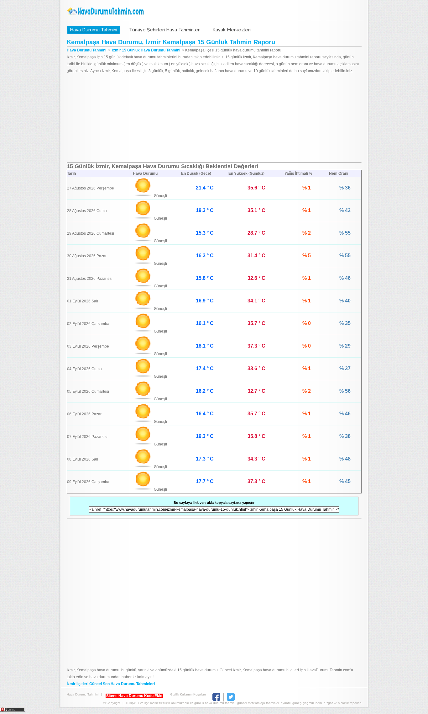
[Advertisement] (214, 118)
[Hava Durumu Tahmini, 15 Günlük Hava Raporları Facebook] (216, 699)
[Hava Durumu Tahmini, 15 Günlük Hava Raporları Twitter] (231, 699)
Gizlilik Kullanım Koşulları (188, 694)
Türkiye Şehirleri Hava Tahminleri (165, 30)
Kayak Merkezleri (231, 30)
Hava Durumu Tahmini (106, 11)
